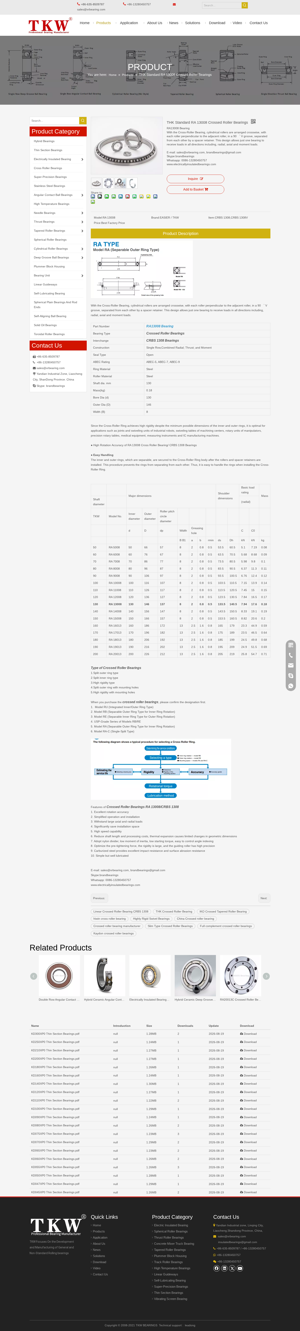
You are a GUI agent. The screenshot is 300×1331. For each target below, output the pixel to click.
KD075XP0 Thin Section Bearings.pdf (55, 1133)
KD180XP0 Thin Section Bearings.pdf (55, 1067)
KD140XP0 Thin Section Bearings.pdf (55, 1083)
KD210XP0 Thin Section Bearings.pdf (55, 1050)
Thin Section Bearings (168, 1292)
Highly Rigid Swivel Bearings (151, 918)
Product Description (180, 233)
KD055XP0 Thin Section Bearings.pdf (55, 1167)
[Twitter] (232, 1268)
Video (96, 1268)
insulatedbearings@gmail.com (237, 1242)
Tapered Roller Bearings (170, 1249)
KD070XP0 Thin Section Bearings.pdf (55, 1142)
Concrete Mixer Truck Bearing (174, 1243)
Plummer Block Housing (170, 1256)
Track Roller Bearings (168, 1262)
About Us (99, 1243)
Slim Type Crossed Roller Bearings (170, 926)
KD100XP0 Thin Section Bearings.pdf (55, 1108)
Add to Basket (193, 189)
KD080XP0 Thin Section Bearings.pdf (55, 1125)
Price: (97, 222)
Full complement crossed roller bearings (226, 926)
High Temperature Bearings (172, 1268)
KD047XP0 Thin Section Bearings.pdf (55, 1183)
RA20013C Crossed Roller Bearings (240, 999)
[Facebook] (216, 1268)
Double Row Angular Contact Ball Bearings (59, 999)
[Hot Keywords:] (245, 5)
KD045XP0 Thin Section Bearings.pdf (55, 1192)
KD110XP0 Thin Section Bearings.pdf (55, 1100)
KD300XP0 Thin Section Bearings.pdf (55, 1033)
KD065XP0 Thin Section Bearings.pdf (55, 1150)
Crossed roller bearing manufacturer (116, 926)
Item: (211, 217)
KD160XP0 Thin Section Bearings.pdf (55, 1075)
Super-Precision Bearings (171, 1286)
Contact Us (100, 1274)
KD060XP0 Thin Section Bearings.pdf (55, 1158)
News (97, 1249)
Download (250, 1033)
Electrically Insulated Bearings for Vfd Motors (150, 999)
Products (99, 1231)
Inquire (193, 179)
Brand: (155, 217)
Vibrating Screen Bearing (170, 1299)
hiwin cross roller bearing (109, 918)
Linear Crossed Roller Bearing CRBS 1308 (120, 911)
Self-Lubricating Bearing (170, 1280)
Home (97, 1225)
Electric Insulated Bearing (171, 1225)
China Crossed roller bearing (195, 918)
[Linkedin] (224, 1268)
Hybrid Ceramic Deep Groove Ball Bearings (195, 999)
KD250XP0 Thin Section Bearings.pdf (55, 1042)
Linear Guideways (166, 1274)
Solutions (99, 1256)
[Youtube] (240, 1268)
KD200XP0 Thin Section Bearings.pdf (55, 1058)
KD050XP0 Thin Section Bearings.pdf (55, 1175)
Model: (98, 217)
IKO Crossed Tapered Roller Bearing (223, 911)
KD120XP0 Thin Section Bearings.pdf (55, 1092)
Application (100, 1237)
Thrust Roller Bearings (169, 1237)
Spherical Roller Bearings (171, 1231)
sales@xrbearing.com (92, 9)
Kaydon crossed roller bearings (113, 933)
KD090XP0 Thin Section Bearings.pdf (55, 1117)
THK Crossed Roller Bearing (174, 911)
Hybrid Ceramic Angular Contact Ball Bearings (104, 999)
